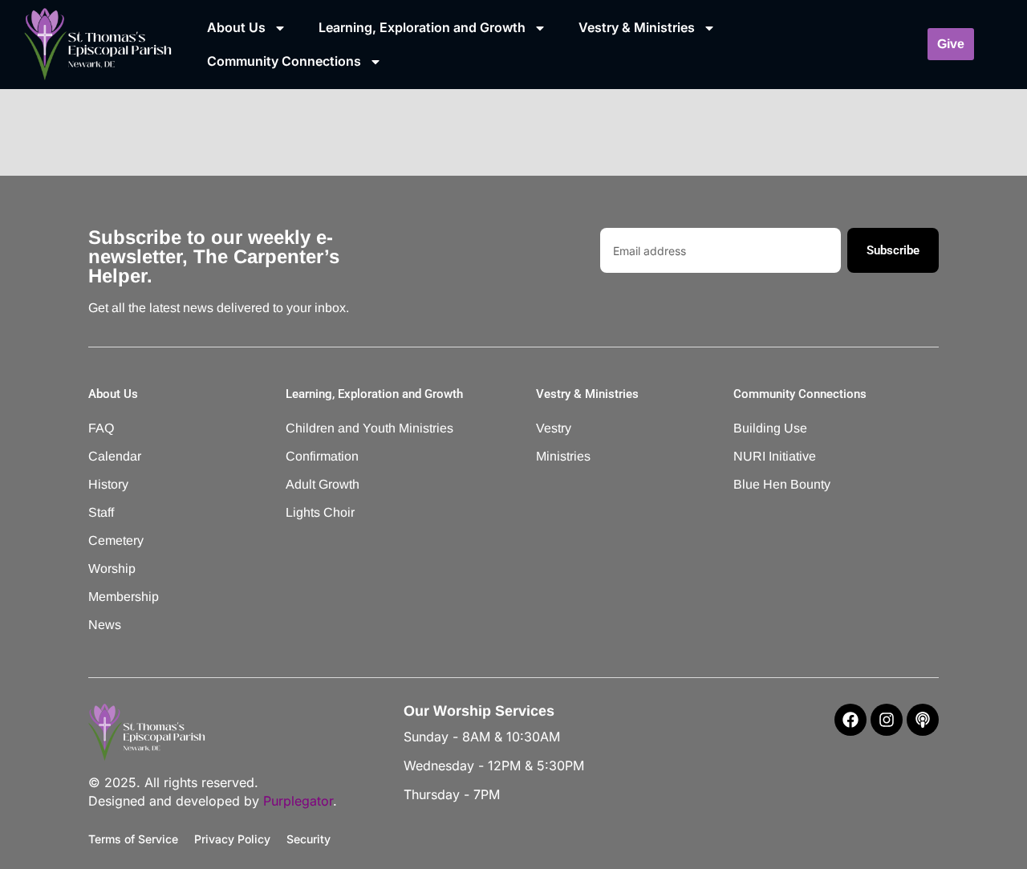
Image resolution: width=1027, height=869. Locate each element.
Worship (112, 568)
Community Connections (284, 61)
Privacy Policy (232, 839)
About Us (236, 27)
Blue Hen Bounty (781, 484)
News (104, 624)
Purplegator (298, 801)
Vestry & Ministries (636, 27)
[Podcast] (923, 720)
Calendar (114, 456)
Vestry (553, 428)
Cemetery (116, 540)
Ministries (563, 456)
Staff (101, 512)
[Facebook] (850, 720)
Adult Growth (322, 484)
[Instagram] (887, 720)
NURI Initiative (774, 456)
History (108, 484)
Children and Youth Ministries (348, 428)
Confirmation (322, 456)
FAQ (101, 428)
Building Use (770, 428)
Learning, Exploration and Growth (422, 27)
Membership (123, 596)
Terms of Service (133, 839)
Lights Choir (320, 512)
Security (308, 839)
